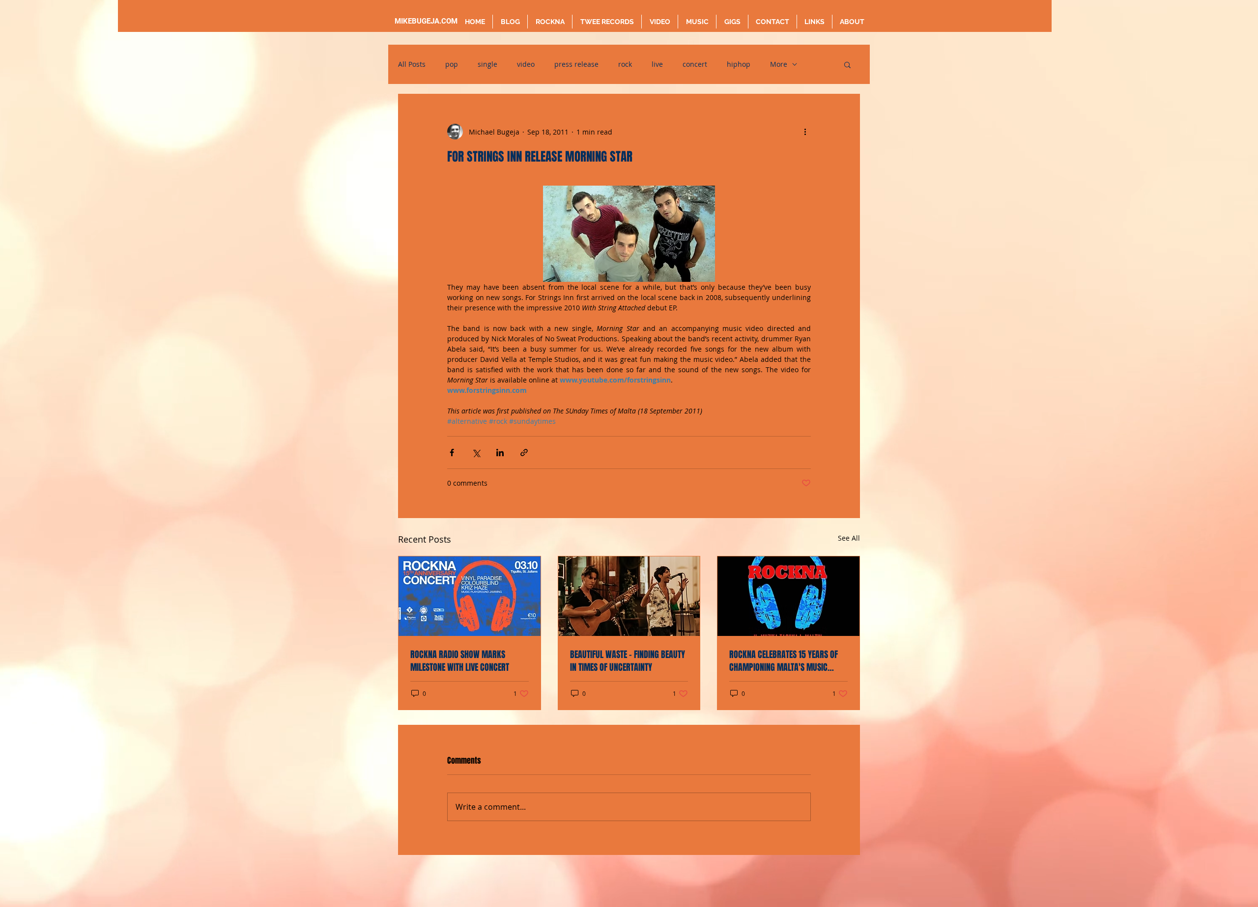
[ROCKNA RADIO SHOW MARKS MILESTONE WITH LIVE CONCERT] (470, 596)
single (487, 64)
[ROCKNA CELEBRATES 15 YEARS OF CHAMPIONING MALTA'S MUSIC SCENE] (788, 596)
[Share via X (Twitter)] (476, 452)
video (526, 64)
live (657, 64)
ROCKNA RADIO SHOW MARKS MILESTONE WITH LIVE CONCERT (459, 661)
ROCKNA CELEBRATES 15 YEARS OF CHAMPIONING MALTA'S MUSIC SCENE (783, 661)
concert (695, 64)
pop (451, 64)
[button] (847, 64)
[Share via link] (524, 452)
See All (849, 538)
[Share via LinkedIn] (500, 452)
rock (625, 64)
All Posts (412, 64)
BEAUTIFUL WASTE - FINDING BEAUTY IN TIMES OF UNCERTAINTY (627, 661)
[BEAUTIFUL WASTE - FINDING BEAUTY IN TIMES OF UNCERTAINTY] (629, 596)
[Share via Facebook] (452, 452)
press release (576, 64)
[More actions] (805, 131)
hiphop (738, 64)
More (778, 64)
